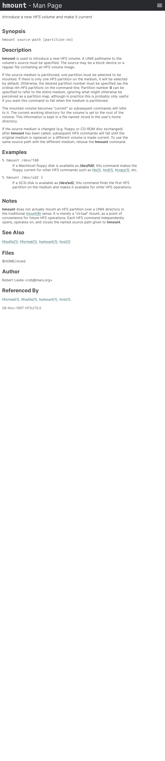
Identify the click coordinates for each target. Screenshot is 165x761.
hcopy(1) (122, 170)
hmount (32, 5)
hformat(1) (28, 241)
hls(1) (96, 170)
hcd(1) (108, 170)
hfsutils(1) (10, 241)
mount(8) (33, 213)
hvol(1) (65, 241)
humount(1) (48, 241)
